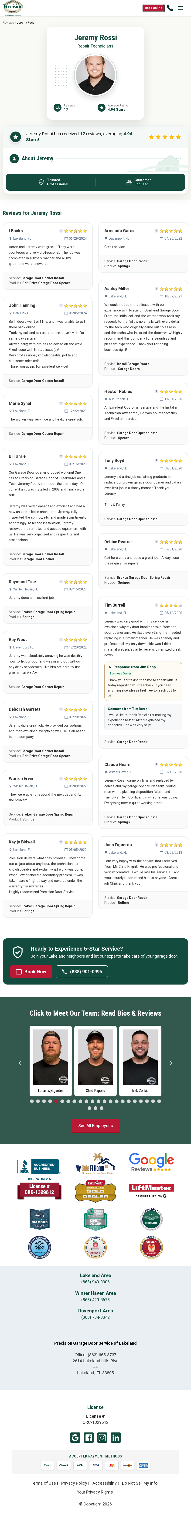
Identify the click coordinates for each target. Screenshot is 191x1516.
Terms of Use (43, 1483)
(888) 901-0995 (86, 971)
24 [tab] (95, 1108)
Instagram (102, 1437)
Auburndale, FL (119, 399)
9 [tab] (80, 1101)
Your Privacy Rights (95, 1492)
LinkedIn (116, 1437)
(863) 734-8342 (95, 1317)
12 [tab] (98, 1101)
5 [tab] (56, 1101)
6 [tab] (62, 1101)
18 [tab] (135, 1101)
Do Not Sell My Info (139, 1483)
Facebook (89, 1437)
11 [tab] (92, 1101)
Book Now (35, 971)
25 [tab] (101, 1108)
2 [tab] (38, 1101)
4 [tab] (50, 1101)
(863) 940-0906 (95, 1281)
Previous (20, 1063)
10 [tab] (86, 1101)
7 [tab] (68, 1101)
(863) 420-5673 (95, 1299)
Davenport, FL (23, 647)
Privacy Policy (74, 1483)
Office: (95, 1354)
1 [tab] (32, 1101)
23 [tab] (89, 1108)
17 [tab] (128, 1101)
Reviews (8, 22)
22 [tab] (159, 1101)
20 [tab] (147, 1101)
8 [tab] (74, 1101)
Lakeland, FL (22, 238)
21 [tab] (153, 1101)
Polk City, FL (22, 313)
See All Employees (95, 1125)
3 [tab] (44, 1101)
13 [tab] (104, 1101)
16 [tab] (122, 1101)
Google (75, 1437)
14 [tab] (110, 1101)
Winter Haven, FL (25, 589)
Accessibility (104, 1483)
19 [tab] (141, 1101)
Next (171, 1063)
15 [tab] (116, 1101)
